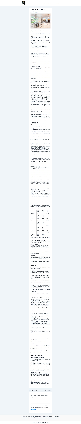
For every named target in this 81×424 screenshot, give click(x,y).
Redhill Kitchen (24, 4)
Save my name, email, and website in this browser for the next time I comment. (39, 407)
